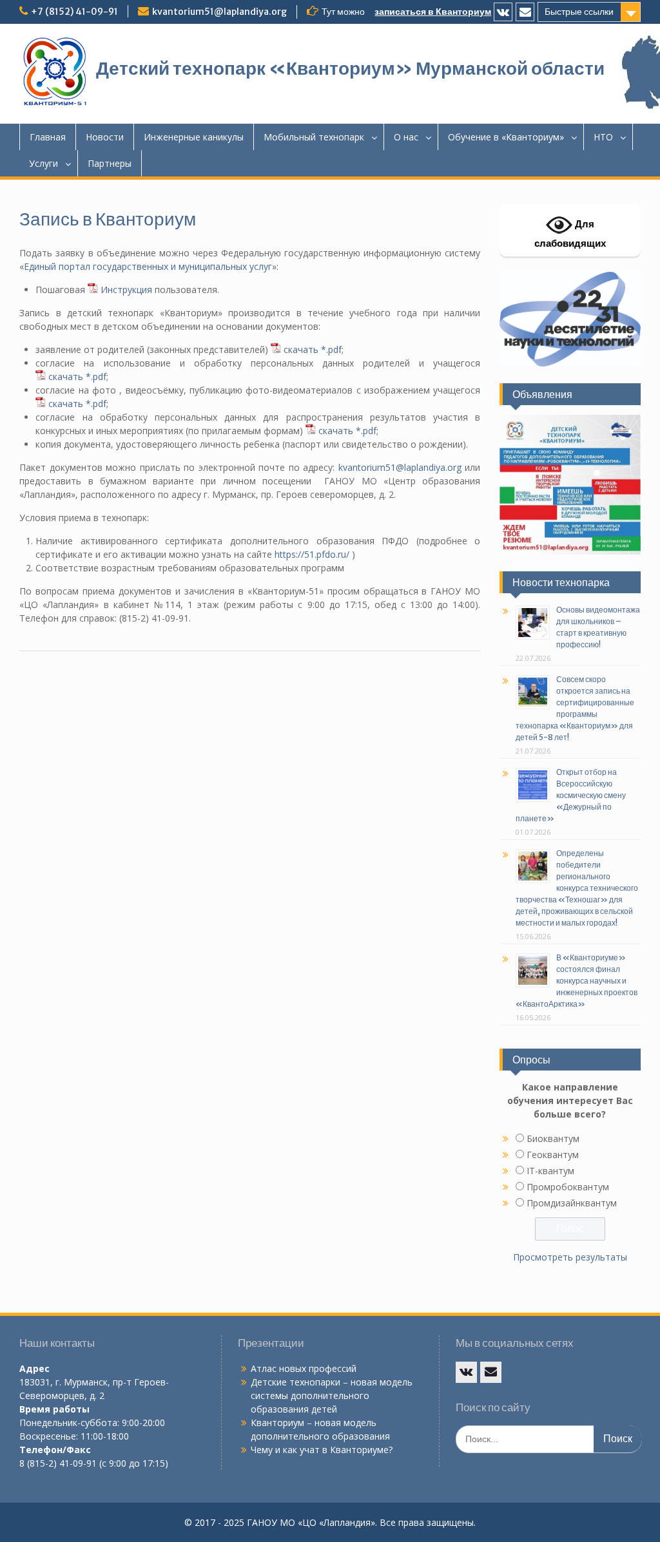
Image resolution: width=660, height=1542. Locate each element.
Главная (48, 137)
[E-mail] (525, 12)
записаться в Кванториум (432, 11)
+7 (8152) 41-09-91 (74, 11)
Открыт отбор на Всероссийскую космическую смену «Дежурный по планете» (571, 795)
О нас (406, 137)
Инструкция (126, 289)
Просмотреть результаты (570, 1257)
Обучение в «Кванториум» (506, 137)
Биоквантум (553, 1138)
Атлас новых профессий (303, 1368)
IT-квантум (550, 1171)
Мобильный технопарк (314, 137)
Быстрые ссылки (579, 11)
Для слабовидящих (570, 233)
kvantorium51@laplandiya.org (219, 11)
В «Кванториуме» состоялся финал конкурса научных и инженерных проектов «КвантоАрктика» (576, 981)
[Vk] (503, 12)
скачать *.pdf (312, 349)
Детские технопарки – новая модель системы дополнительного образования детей (331, 1395)
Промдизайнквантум (572, 1203)
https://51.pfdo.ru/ (312, 554)
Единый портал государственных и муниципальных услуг (148, 266)
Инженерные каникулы (194, 137)
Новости (105, 137)
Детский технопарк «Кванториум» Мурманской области (350, 68)
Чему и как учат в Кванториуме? (322, 1449)
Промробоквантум (568, 1187)
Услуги (43, 163)
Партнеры (109, 163)
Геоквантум (553, 1154)
